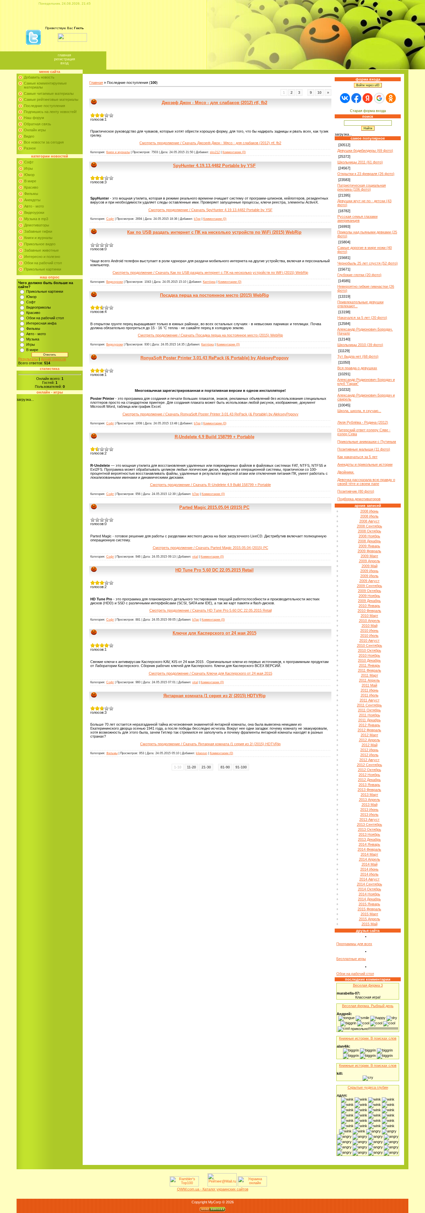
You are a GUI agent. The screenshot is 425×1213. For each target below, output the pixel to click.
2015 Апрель (369, 919)
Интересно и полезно (42, 257)
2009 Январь (369, 546)
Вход (64, 63)
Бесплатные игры (351, 959)
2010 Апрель (369, 621)
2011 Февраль (369, 670)
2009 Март (369, 556)
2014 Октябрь (369, 889)
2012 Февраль (369, 730)
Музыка (32, 339)
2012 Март (369, 735)
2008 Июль (369, 516)
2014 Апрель (369, 859)
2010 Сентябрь (369, 645)
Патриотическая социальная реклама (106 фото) (361, 187)
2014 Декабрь (369, 899)
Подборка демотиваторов (359, 499)
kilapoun (201, 753)
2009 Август (369, 581)
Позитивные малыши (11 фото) (363, 449)
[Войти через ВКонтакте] (345, 98)
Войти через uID (368, 85)
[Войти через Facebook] (356, 98)
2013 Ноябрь (369, 834)
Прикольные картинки (42, 269)
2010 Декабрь (369, 660)
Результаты (28, 359)
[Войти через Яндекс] (368, 98)
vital (195, 556)
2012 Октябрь (369, 770)
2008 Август (369, 521)
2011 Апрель (369, 680)
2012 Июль (369, 755)
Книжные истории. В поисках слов (367, 1038)
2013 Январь (369, 785)
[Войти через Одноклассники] (391, 98)
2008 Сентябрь (369, 526)
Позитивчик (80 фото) (355, 491)
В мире (30, 181)
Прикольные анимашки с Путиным (366, 442)
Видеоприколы (38, 307)
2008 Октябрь (369, 531)
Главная (64, 55)
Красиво (31, 187)
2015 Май (370, 924)
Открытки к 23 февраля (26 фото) (365, 174)
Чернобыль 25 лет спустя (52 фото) (367, 263)
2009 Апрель (369, 561)
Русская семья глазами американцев (357, 218)
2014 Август (369, 879)
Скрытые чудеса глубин (368, 1087)
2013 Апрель (369, 800)
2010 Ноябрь (369, 655)
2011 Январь (369, 665)
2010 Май (370, 626)
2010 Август (369, 640)
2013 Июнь (369, 810)
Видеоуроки (34, 212)
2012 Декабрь (369, 780)
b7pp (197, 218)
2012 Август (369, 760)
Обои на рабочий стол (43, 263)
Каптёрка (209, 281)
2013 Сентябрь (369, 824)
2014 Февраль (369, 849)
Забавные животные (41, 250)
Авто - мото (34, 206)
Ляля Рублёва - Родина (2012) (362, 422)
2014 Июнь (369, 869)
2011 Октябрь (369, 710)
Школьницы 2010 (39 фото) (360, 345)
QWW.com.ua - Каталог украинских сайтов (212, 1189)
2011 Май (369, 685)
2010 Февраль (369, 611)
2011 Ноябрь (369, 715)
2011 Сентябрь (369, 705)
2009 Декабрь (369, 601)
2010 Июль (369, 635)
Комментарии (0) (234, 152)
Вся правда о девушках (357, 368)
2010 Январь (369, 606)
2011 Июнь (370, 690)
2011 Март (369, 675)
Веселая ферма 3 (368, 985)
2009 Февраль (369, 551)
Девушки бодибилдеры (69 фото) (365, 150)
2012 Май (370, 745)
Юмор (29, 175)
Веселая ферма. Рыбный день (367, 1006)
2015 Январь (369, 904)
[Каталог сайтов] (202, 1185)
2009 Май (370, 566)
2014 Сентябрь (369, 884)
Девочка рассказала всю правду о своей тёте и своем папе (366, 482)
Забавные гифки (38, 231)
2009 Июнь (369, 571)
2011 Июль (370, 695)
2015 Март (369, 914)
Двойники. (345, 472)
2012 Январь (369, 725)
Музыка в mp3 (36, 219)
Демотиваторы (36, 225)
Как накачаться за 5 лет (357, 457)
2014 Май (370, 864)
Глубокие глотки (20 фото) (359, 275)
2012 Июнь (369, 750)
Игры (28, 168)
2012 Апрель (369, 740)
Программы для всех (354, 944)
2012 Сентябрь (369, 765)
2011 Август (370, 700)
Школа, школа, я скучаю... (359, 411)
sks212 (215, 152)
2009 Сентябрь (369, 586)
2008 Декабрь (369, 541)
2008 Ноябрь (369, 536)
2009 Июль (369, 576)
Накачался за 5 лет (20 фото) (362, 318)
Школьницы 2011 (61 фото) (360, 162)
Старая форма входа (368, 111)
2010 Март (369, 616)
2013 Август (369, 819)
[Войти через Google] (379, 98)
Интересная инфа (41, 323)
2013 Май (370, 805)
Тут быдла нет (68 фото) (358, 356)
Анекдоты (32, 200)
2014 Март (369, 854)
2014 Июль (369, 874)
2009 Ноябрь (369, 596)
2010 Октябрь (369, 650)
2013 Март (369, 795)
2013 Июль (369, 815)
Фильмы (31, 194)
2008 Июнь (369, 511)
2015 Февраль (369, 909)
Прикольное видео (39, 244)
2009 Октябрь (369, 591)
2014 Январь (369, 844)
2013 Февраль (369, 790)
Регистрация (64, 59)
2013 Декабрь (369, 839)
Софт (29, 162)
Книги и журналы (38, 238)
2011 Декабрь (369, 720)
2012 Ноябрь (369, 775)
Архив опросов (53, 359)
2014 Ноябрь (369, 894)
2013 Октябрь (369, 829)
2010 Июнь (369, 631)
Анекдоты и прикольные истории (364, 464)
